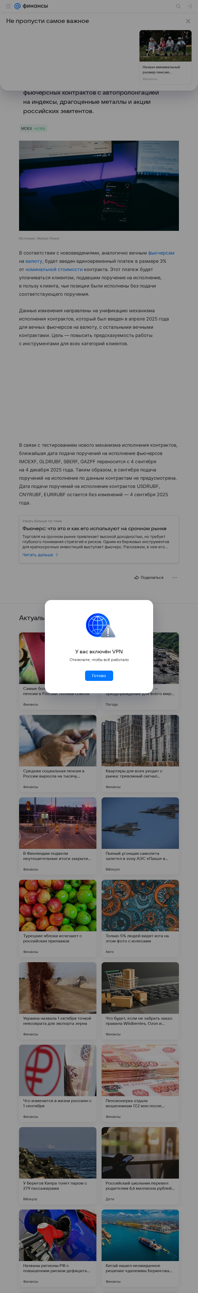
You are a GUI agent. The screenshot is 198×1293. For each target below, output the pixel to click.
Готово (99, 675)
